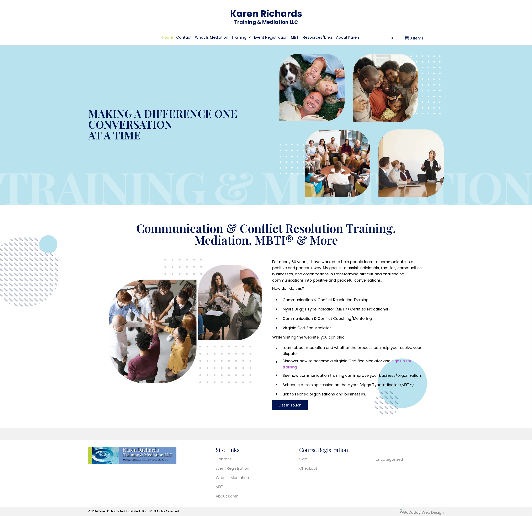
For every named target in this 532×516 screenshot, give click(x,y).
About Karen (227, 496)
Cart (303, 459)
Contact (223, 459)
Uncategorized (389, 459)
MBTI (220, 486)
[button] (290, 405)
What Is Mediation (232, 477)
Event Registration (232, 468)
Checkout (308, 468)
